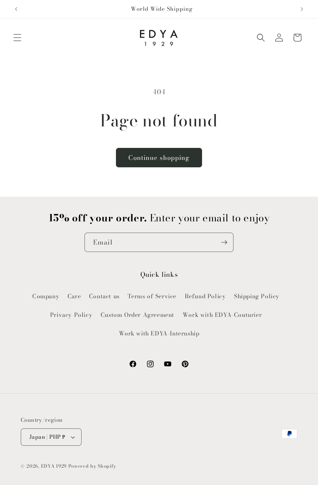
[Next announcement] (302, 9)
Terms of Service (152, 296)
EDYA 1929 (54, 466)
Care (74, 296)
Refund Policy (205, 296)
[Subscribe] (224, 242)
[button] (17, 38)
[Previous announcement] (16, 9)
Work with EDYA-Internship (159, 333)
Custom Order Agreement (137, 314)
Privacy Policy (71, 314)
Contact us (104, 296)
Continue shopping (159, 157)
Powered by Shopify (92, 466)
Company (45, 296)
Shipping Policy (256, 296)
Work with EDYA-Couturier (222, 314)
